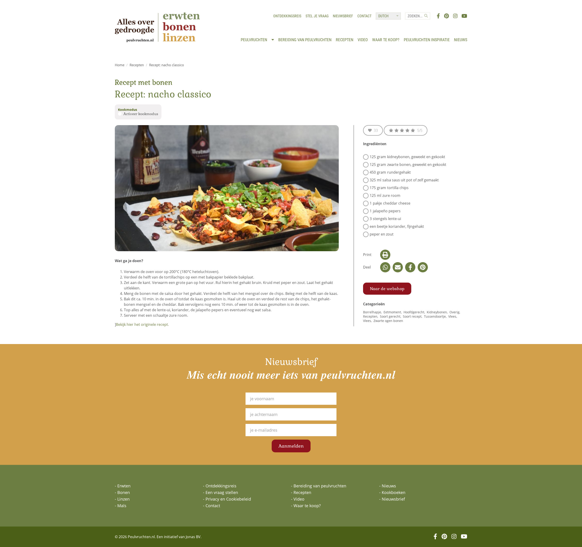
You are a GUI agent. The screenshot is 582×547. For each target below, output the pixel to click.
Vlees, (453, 316)
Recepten (344, 39)
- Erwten (122, 486)
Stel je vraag (317, 16)
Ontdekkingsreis (287, 16)
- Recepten (301, 492)
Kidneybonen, (438, 312)
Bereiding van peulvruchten (304, 39)
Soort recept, (413, 316)
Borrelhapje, (373, 312)
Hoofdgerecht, (415, 312)
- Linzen (122, 499)
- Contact (211, 505)
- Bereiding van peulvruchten (318, 486)
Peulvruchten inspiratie (427, 39)
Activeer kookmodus (140, 113)
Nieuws (460, 39)
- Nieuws (387, 486)
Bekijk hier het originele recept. (142, 324)
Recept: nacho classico (166, 65)
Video (363, 39)
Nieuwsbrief (343, 16)
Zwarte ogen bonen (388, 321)
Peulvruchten (254, 39)
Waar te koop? (385, 39)
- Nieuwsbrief (392, 499)
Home (119, 65)
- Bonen (122, 492)
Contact (364, 16)
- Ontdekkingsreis (219, 486)
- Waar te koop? (306, 505)
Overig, (455, 312)
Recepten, (371, 316)
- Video (297, 499)
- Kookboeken (392, 492)
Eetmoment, (393, 312)
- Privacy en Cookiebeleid (227, 499)
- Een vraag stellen (220, 492)
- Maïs (120, 505)
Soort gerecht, (391, 316)
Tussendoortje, (435, 316)
